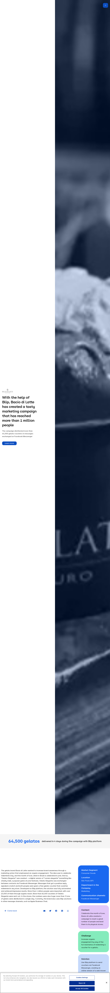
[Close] (106, 982)
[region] (55, 983)
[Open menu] (105, 5)
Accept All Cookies (82, 988)
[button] (44, 910)
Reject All (82, 983)
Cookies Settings (82, 977)
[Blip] (5, 5)
